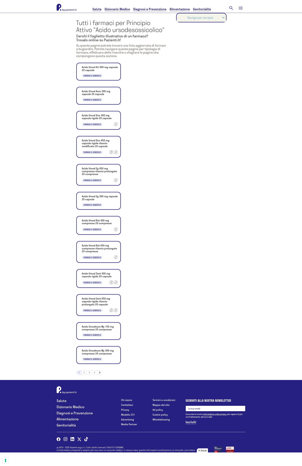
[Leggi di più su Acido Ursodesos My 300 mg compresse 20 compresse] (98, 355)
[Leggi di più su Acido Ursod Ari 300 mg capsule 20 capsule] (98, 71)
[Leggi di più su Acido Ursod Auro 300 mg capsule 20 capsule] (98, 95)
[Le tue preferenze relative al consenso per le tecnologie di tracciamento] (5, 460)
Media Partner (129, 424)
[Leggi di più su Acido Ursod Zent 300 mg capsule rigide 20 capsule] (98, 278)
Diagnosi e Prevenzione (149, 9)
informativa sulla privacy (214, 414)
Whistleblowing (161, 419)
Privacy (125, 409)
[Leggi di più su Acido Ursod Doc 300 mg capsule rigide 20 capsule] (98, 120)
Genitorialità (202, 9)
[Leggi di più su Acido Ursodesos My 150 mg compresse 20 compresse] (98, 331)
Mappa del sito (161, 405)
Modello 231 (128, 414)
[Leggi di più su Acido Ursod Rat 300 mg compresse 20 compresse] (98, 225)
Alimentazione (180, 9)
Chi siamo (126, 400)
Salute (96, 9)
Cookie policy (160, 414)
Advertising (127, 419)
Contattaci (127, 405)
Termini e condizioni (164, 400)
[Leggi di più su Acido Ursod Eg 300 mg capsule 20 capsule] (98, 200)
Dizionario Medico (117, 9)
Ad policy (158, 409)
